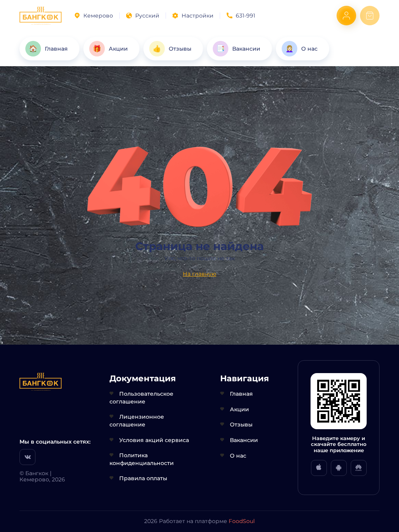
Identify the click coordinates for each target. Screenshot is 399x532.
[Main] (40, 16)
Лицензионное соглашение (136, 420)
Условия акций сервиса (154, 440)
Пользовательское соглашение (141, 397)
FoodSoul (242, 521)
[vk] (27, 457)
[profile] (346, 15)
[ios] (319, 468)
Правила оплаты (143, 478)
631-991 (245, 15)
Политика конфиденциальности (141, 459)
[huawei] (359, 468)
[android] (339, 468)
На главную (199, 273)
